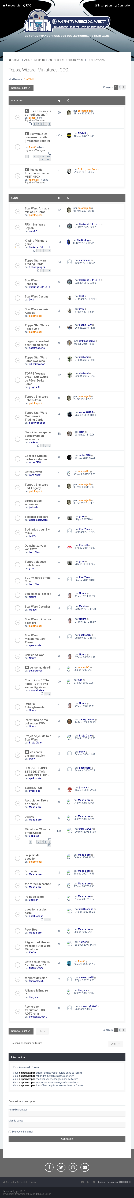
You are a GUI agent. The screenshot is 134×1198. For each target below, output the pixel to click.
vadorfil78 (35, 462)
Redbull (83, 545)
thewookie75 (36, 981)
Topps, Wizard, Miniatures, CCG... (40, 69)
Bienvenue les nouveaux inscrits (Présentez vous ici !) (37, 139)
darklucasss (36, 916)
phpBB (20, 1191)
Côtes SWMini (34, 472)
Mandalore (35, 807)
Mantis (33, 609)
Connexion (15, 1101)
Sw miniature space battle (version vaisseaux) (38, 435)
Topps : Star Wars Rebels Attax (37, 398)
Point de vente (34, 896)
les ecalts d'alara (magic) (35, 753)
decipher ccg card (37, 516)
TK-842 (82, 133)
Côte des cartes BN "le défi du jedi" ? (37, 963)
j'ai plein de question (32, 856)
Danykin (33, 997)
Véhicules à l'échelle (38, 594)
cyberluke (34, 790)
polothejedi (84, 110)
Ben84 (32, 147)
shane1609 (85, 325)
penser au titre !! (40, 667)
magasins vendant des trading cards (37, 343)
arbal (32, 117)
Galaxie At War (34, 655)
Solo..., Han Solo (87, 169)
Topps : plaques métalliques (35, 563)
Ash (80, 679)
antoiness (84, 260)
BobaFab (34, 835)
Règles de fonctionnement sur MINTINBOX (38, 173)
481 (48, 159)
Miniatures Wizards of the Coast (37, 830)
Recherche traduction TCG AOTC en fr (35, 1010)
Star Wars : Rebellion (32, 282)
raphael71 (34, 179)
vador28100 (86, 412)
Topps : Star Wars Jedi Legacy (37, 486)
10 (49, 845)
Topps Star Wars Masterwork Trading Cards (36, 416)
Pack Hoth (31, 929)
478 (42, 156)
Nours (32, 597)
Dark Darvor (86, 828)
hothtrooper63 (37, 348)
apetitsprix (35, 645)
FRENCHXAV (36, 968)
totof (81, 431)
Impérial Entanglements (35, 705)
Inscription (30, 1101)
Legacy (29, 816)
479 (48, 156)
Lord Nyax (34, 475)
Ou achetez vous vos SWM (36, 547)
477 (36, 156)
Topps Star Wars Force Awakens (36, 359)
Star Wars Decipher (37, 606)
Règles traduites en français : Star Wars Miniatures (38, 946)
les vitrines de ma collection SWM (36, 721)
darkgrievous (86, 719)
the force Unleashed (38, 884)
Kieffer (33, 952)
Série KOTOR (33, 787)
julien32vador (37, 364)
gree (81, 516)
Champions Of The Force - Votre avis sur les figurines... (37, 683)
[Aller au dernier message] (92, 110)
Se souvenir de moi (22, 1131)
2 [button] (119, 87)
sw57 (32, 758)
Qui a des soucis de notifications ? (38, 112)
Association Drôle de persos (36, 802)
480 (42, 159)
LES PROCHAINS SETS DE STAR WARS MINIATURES (37, 771)
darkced (84, 357)
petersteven (35, 670)
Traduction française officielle (19, 1194)
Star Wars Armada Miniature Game (37, 210)
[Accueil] (67, 23)
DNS (31, 299)
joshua (83, 787)
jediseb (33, 507)
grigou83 (34, 387)
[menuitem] (27, 5)
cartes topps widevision (33, 502)
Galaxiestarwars (38, 519)
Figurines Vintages (35, 120)
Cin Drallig (83, 240)
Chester (33, 899)
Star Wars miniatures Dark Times (35, 639)
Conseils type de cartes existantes (36, 457)
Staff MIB (29, 79)
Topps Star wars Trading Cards (36, 262)
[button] (123, 87)
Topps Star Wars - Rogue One (37, 327)
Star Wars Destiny (36, 296)
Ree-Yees (84, 529)
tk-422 (32, 536)
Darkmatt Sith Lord (89, 224)
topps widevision (36, 978)
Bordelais (31, 871)
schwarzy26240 (38, 1016)
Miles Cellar (44, 1194)
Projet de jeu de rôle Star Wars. (38, 737)
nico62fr (34, 231)
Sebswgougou (37, 267)
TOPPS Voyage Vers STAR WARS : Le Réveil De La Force (37, 379)
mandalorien (36, 690)
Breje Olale (35, 742)
